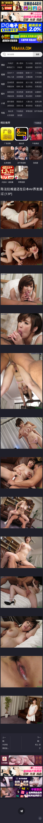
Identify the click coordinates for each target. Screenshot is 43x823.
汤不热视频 (38, 111)
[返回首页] (40, 818)
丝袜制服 (19, 77)
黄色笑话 (29, 105)
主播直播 (29, 77)
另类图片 (38, 96)
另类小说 (19, 105)
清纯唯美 (19, 96)
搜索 (37, 54)
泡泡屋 (19, 115)
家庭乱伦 (19, 101)
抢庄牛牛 (38, 67)
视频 (3, 74)
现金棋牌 (29, 67)
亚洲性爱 (10, 82)
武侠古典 (38, 101)
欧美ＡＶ (29, 73)
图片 (3, 93)
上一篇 (5, 743)
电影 (3, 84)
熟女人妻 (10, 77)
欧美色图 (29, 92)
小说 (3, 103)
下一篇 (37, 743)
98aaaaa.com (21, 48)
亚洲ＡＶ (10, 73)
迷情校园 (10, 105)
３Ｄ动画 (38, 73)
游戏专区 (38, 63)
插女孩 (10, 111)
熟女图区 (29, 96)
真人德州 (19, 63)
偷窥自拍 (10, 92)
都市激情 (10, 101)
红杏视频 (10, 115)
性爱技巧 (38, 105)
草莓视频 (29, 111)
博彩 (3, 65)
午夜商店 (19, 111)
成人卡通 (29, 82)
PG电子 (10, 63)
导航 (3, 113)
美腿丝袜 (10, 96)
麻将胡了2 (10, 67)
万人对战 (29, 63)
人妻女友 (29, 101)
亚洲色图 (19, 92)
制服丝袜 (10, 86)
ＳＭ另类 (38, 77)
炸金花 (19, 67)
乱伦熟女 (29, 86)
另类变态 (38, 86)
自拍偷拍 (19, 73)
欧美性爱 (38, 82)
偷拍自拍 (19, 82)
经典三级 (19, 86)
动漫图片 (38, 92)
